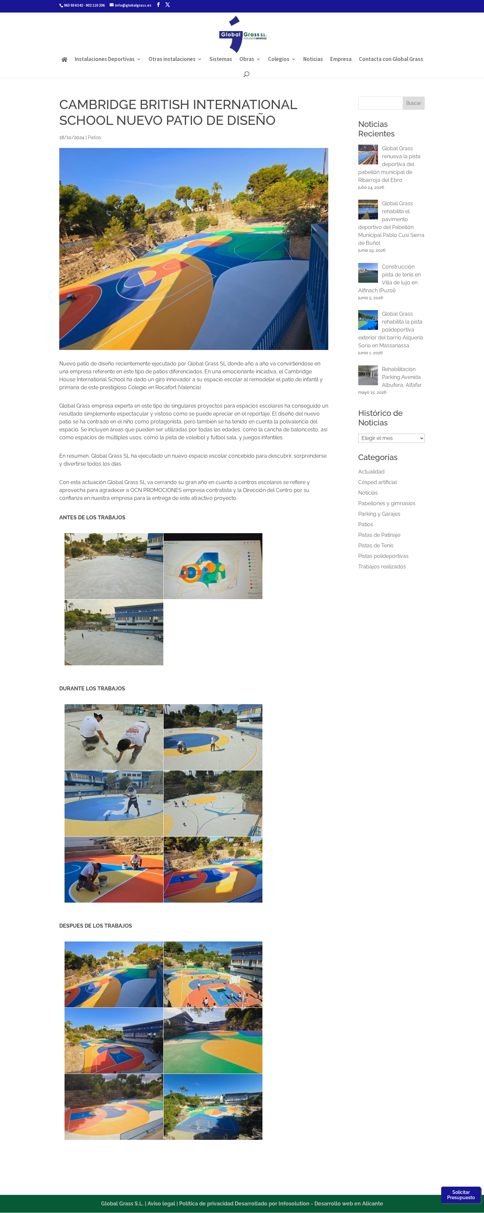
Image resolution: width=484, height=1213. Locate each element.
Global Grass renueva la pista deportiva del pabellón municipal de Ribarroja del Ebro (389, 164)
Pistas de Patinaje (379, 535)
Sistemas (220, 60)
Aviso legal (161, 1203)
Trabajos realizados (382, 566)
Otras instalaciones (172, 60)
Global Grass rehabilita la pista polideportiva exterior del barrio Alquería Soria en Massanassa (390, 330)
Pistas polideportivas (383, 556)
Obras (246, 60)
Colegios (278, 60)
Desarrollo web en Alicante (348, 1203)
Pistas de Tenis (375, 545)
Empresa (341, 60)
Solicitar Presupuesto (461, 1195)
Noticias (313, 60)
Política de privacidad (206, 1203)
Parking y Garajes (379, 514)
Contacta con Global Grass (391, 60)
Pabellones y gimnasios (387, 503)
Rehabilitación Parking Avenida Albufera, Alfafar (402, 377)
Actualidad (371, 472)
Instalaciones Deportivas (105, 60)
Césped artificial (377, 482)
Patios (94, 137)
